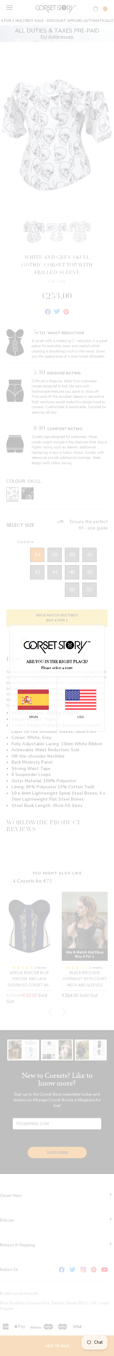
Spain (33, 717)
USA (80, 717)
